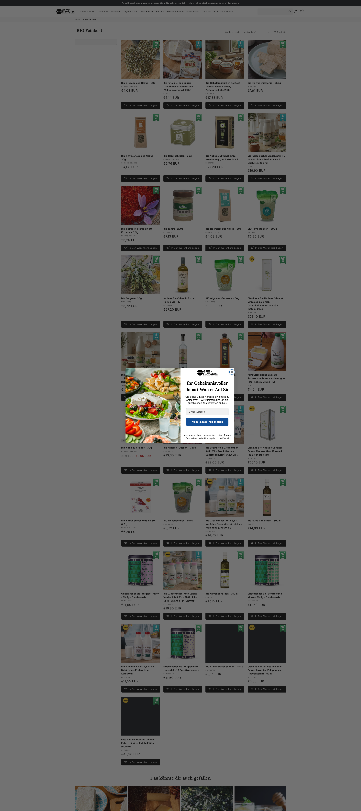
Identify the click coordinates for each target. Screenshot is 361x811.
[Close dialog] (231, 372)
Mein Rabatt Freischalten (207, 421)
